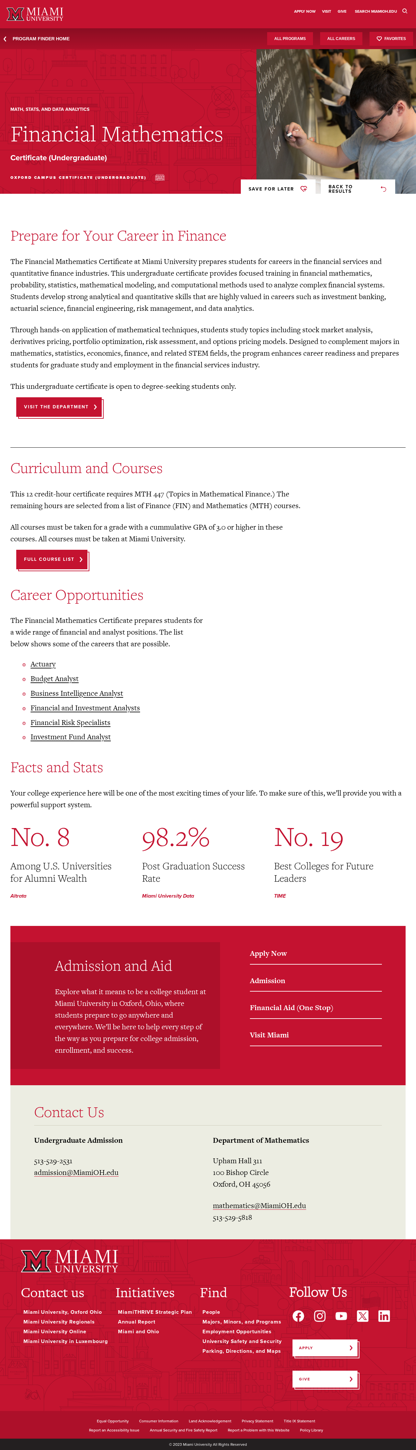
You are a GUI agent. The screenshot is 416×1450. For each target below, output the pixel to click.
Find (213, 1292)
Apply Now (268, 953)
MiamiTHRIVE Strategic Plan (155, 1312)
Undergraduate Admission (78, 1140)
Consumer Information (158, 1421)
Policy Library (311, 1430)
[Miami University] (69, 1261)
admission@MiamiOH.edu (76, 1172)
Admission (267, 980)
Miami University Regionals (59, 1322)
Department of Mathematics (261, 1140)
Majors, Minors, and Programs (241, 1322)
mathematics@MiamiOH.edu (259, 1205)
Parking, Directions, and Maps (241, 1351)
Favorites (395, 38)
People (211, 1312)
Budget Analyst (55, 678)
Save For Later (271, 189)
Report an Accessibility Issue (114, 1430)
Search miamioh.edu (376, 11)
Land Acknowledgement (210, 1421)
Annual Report (136, 1322)
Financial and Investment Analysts (85, 708)
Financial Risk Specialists (70, 722)
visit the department (56, 406)
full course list (49, 559)
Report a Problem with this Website (259, 1430)
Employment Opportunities (237, 1331)
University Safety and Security (242, 1341)
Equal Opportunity (113, 1421)
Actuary (43, 664)
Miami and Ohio (138, 1331)
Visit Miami (269, 1035)
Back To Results (341, 189)
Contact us (52, 1292)
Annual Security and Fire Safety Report (183, 1430)
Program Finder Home (41, 38)
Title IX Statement (299, 1421)
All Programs (290, 38)
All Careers (341, 38)
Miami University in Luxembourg (65, 1341)
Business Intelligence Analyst (77, 693)
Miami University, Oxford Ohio (62, 1312)
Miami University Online (54, 1331)
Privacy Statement (257, 1421)
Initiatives (145, 1292)
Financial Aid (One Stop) (291, 1007)
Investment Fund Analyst (71, 737)
